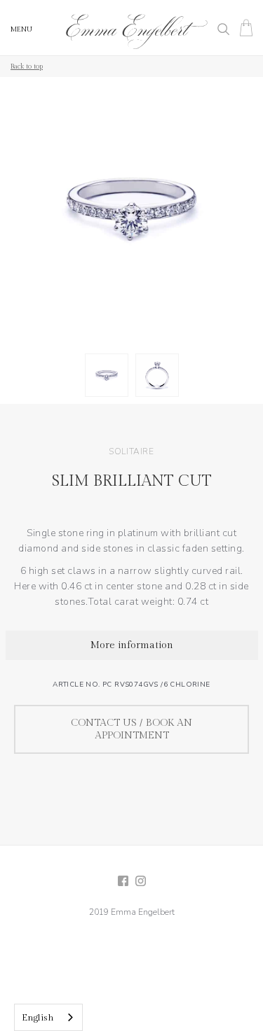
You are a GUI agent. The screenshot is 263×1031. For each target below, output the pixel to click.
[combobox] (48, 1017)
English (38, 1017)
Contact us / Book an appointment (131, 729)
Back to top (27, 66)
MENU (21, 29)
